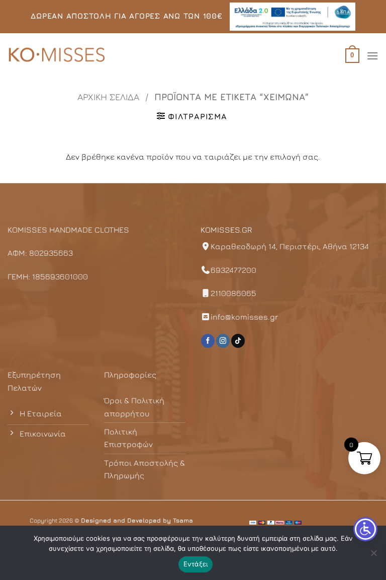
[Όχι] (373, 556)
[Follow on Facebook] (208, 341)
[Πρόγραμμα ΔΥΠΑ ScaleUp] (292, 16)
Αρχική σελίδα (108, 96)
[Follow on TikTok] (238, 341)
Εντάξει (195, 564)
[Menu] (372, 55)
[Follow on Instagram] (223, 341)
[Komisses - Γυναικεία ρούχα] (58, 55)
